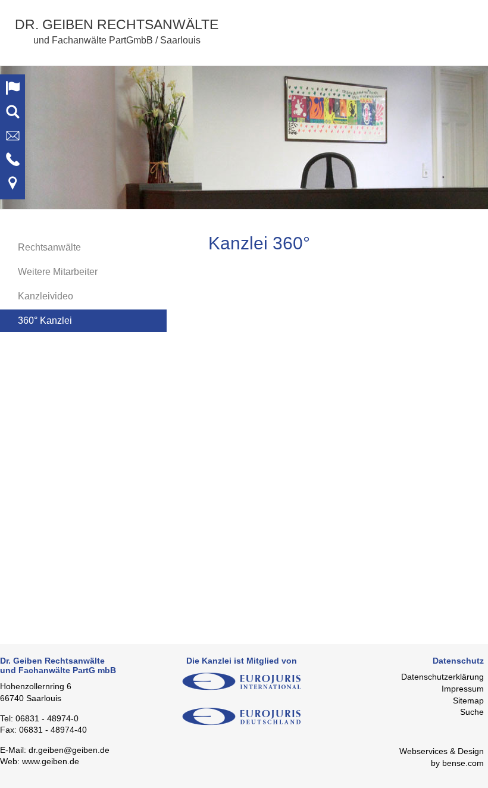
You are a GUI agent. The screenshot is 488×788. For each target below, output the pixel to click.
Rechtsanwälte (49, 247)
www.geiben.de (50, 761)
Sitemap (468, 700)
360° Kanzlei (45, 320)
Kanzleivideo (45, 296)
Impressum (463, 688)
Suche (472, 712)
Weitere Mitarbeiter (58, 272)
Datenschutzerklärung (442, 676)
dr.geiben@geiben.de (69, 750)
